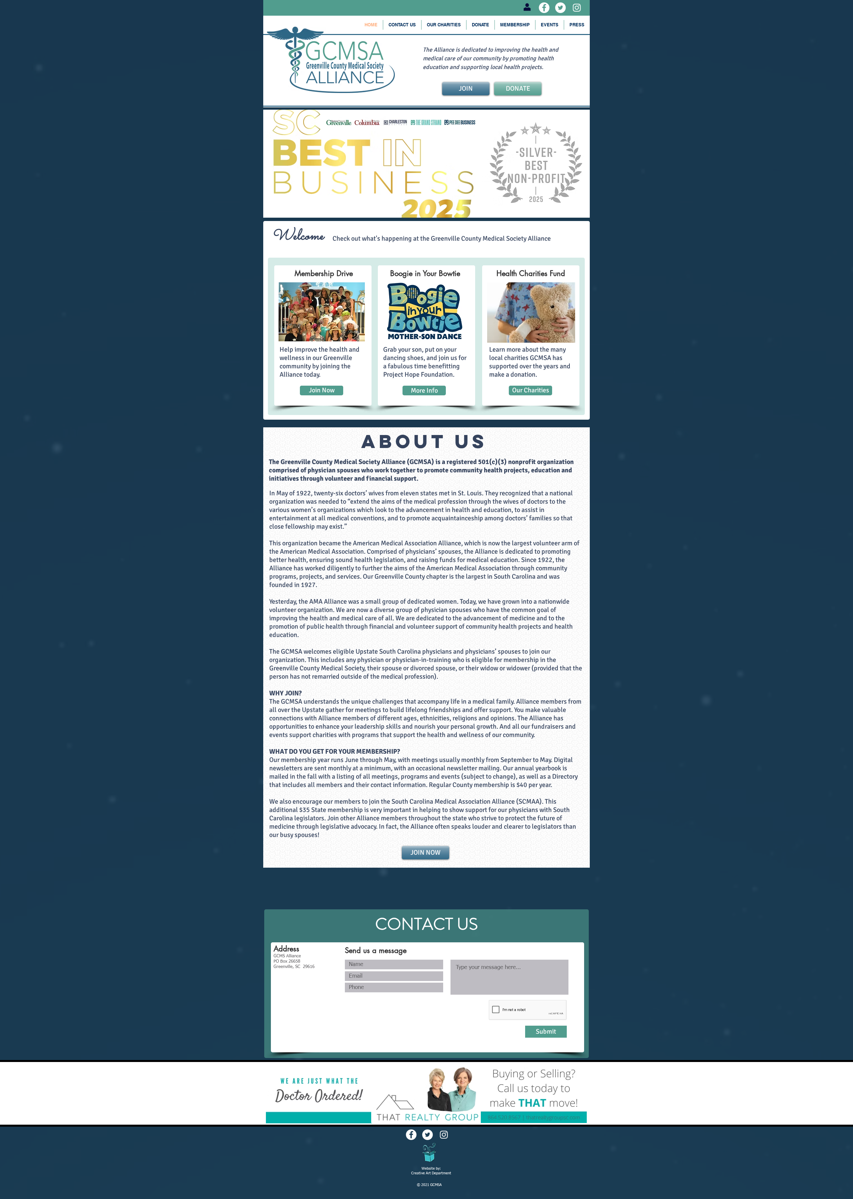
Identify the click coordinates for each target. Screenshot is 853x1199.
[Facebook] (544, 7)
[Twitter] (560, 7)
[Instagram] (576, 7)
